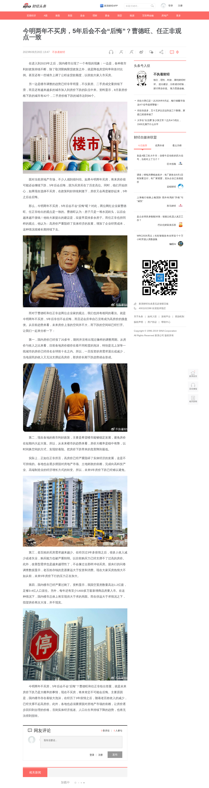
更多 (178, 15)
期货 (119, 15)
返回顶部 (193, 414)
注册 (180, 5)
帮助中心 (165, 322)
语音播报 (111, 52)
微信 (150, 52)
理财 (95, 15)
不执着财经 (58, 52)
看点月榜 (177, 145)
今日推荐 (142, 145)
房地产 (164, 15)
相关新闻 (35, 772)
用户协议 (152, 322)
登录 (92, 754)
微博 (140, 52)
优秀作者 (159, 145)
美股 (70, 15)
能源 (132, 15)
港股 (57, 15)
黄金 (107, 15)
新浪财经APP (111, 5)
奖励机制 (179, 316)
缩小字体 (121, 52)
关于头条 (138, 316)
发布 (115, 754)
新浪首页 (193, 376)
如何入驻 (152, 316)
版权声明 (138, 322)
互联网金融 (148, 15)
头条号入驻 (142, 66)
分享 (160, 52)
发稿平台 (165, 316)
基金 (82, 15)
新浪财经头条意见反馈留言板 (154, 303)
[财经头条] (34, 6)
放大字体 (131, 52)
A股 (46, 15)
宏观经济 (31, 15)
